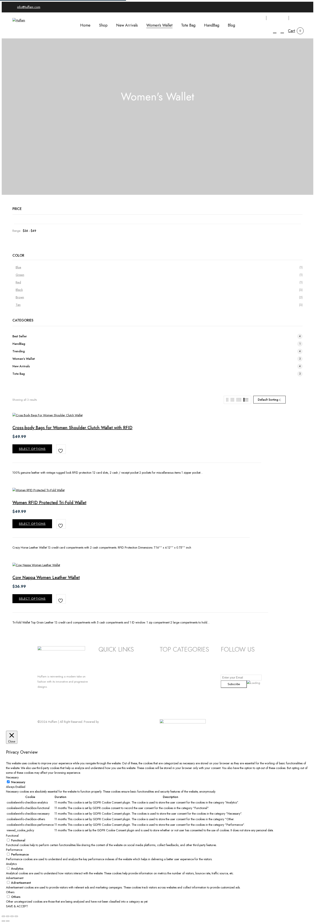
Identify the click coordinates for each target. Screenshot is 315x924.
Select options (32, 449)
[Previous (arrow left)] (3, 921)
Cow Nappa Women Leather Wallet (46, 577)
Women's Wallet (23, 359)
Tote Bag (18, 374)
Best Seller (19, 336)
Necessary (18, 782)
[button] (291, 30)
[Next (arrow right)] (7, 921)
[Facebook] (39, 711)
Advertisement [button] (14, 878)
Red (18, 282)
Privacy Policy (108, 672)
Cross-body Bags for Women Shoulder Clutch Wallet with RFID (72, 428)
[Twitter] (47, 711)
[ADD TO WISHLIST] (61, 449)
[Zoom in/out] (3, 916)
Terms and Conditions (114, 666)
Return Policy (107, 659)
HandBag (18, 344)
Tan (18, 304)
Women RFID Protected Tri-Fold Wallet (49, 503)
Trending (18, 351)
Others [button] (10, 892)
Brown (20, 297)
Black (19, 289)
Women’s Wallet (171, 666)
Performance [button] (14, 850)
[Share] (12, 916)
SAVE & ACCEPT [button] (17, 906)
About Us (105, 679)
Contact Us (106, 686)
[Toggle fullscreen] (7, 916)
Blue (18, 267)
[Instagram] (43, 711)
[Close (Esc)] (16, 916)
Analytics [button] (11, 864)
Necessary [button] (12, 777)
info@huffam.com (28, 7)
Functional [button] (12, 835)
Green (20, 274)
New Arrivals (21, 366)
